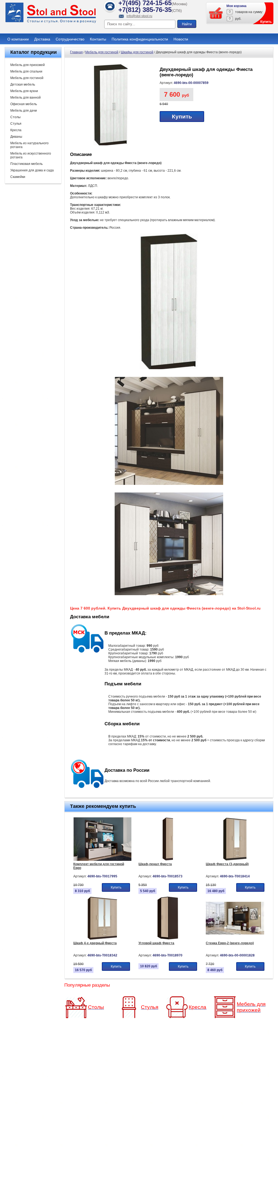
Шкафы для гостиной (137, 52)
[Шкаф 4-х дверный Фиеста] (102, 939)
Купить (182, 116)
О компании (18, 39)
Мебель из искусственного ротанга (30, 155)
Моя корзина (236, 6)
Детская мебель (22, 84)
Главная (76, 52)
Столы (15, 117)
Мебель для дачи (23, 110)
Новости (180, 39)
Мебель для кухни (24, 91)
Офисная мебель (23, 104)
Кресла (15, 130)
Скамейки (17, 177)
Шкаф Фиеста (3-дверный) (227, 864)
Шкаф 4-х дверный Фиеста (95, 943)
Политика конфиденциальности (140, 39)
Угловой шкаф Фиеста (156, 943)
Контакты (98, 39)
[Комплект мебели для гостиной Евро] (102, 860)
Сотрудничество (70, 39)
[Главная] (51, 22)
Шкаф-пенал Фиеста (155, 864)
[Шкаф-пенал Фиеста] (168, 860)
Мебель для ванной (25, 97)
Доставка (42, 39)
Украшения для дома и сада (32, 170)
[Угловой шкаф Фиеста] (168, 939)
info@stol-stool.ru (139, 16)
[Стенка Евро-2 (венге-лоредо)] (235, 939)
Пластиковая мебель (26, 164)
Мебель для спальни (26, 71)
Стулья (15, 123)
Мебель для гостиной (26, 78)
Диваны (16, 137)
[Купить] (216, 13)
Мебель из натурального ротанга (29, 145)
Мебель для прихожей (27, 65)
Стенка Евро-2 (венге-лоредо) (230, 943)
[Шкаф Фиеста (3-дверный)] (235, 860)
